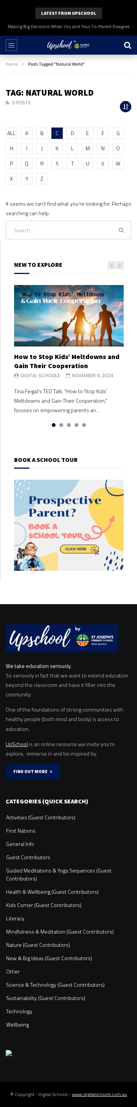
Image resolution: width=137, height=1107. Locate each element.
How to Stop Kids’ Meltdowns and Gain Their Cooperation (66, 361)
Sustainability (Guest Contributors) (45, 998)
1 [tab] (54, 425)
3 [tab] (69, 425)
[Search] (127, 45)
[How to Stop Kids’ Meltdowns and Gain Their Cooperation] (69, 315)
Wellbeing (17, 1024)
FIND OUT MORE (31, 771)
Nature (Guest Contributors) (38, 945)
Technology (19, 1011)
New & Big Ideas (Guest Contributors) (49, 958)
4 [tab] (76, 425)
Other (13, 971)
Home (12, 64)
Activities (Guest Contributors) (40, 817)
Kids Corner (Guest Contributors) (43, 905)
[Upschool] (68, 45)
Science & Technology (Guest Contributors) (55, 985)
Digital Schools (40, 375)
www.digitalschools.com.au (99, 1094)
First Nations (20, 831)
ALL (11, 133)
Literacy (15, 918)
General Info (20, 844)
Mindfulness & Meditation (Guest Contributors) (60, 931)
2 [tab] (61, 425)
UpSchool (17, 744)
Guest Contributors (28, 857)
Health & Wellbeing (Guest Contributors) (52, 892)
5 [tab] (84, 425)
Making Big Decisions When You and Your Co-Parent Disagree (68, 26)
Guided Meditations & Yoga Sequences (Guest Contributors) (59, 874)
